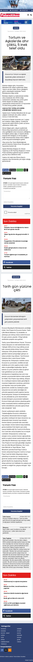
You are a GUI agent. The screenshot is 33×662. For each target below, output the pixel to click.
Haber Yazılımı (29, 660)
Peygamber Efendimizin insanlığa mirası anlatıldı (16, 242)
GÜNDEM (19, 629)
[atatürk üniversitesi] (16, 22)
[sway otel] (16, 4)
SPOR (2, 637)
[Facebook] (2, 650)
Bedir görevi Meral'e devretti (14, 598)
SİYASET (19, 631)
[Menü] (28, 15)
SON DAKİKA (14, 10)
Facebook (9, 262)
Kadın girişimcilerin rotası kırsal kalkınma (15, 249)
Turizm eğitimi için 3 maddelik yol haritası (15, 255)
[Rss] (9, 650)
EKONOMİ (3, 631)
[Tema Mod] (31, 15)
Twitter (9, 267)
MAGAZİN (19, 635)
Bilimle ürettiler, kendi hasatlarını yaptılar (15, 587)
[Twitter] (6, 650)
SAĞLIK (3, 635)
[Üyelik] (32, 10)
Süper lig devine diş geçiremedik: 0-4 (16, 235)
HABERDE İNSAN (5, 642)
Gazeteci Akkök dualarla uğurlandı (16, 593)
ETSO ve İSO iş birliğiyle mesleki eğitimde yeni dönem (14, 604)
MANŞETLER (24, 10)
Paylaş (6, 170)
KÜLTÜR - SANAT (5, 633)
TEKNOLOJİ (4, 644)
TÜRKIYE (19, 642)
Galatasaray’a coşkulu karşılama (15, 581)
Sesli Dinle (7, 173)
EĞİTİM (2, 639)
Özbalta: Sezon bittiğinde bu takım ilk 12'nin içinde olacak (16, 228)
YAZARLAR (5, 10)
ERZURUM (16, 277)
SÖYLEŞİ (19, 637)
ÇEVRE (18, 639)
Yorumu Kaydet (16, 206)
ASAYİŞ (16, 28)
